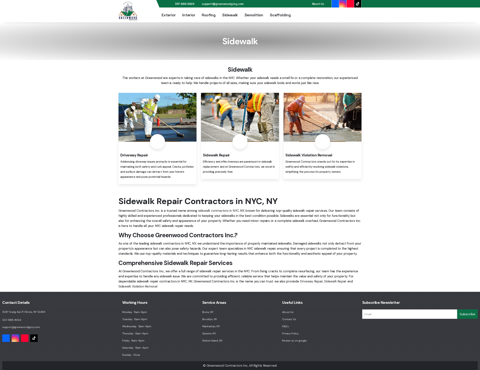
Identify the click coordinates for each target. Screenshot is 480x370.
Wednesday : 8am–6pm (136, 326)
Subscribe (467, 314)
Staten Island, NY (212, 340)
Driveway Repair (311, 281)
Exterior (169, 15)
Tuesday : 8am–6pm (134, 319)
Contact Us (289, 319)
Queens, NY (209, 333)
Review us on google (294, 340)
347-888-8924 (184, 3)
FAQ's (285, 326)
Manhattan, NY (211, 326)
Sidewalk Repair (335, 281)
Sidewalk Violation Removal (137, 286)
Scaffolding (280, 15)
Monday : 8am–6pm (134, 312)
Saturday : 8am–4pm (135, 347)
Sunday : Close (131, 354)
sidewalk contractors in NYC (218, 211)
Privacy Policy (290, 333)
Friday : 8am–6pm (133, 340)
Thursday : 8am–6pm (135, 333)
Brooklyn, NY (209, 319)
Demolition (253, 15)
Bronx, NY (208, 312)
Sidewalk (230, 15)
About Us (318, 3)
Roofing (209, 15)
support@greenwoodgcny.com (223, 3)
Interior (188, 15)
